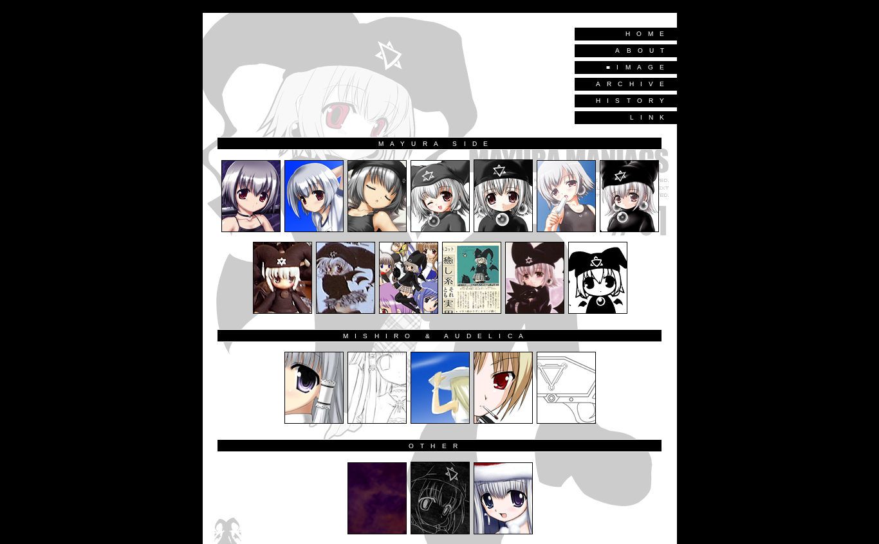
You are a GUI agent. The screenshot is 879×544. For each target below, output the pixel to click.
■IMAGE (638, 67)
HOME (648, 33)
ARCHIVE (633, 83)
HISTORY (633, 100)
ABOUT (643, 50)
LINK (650, 117)
